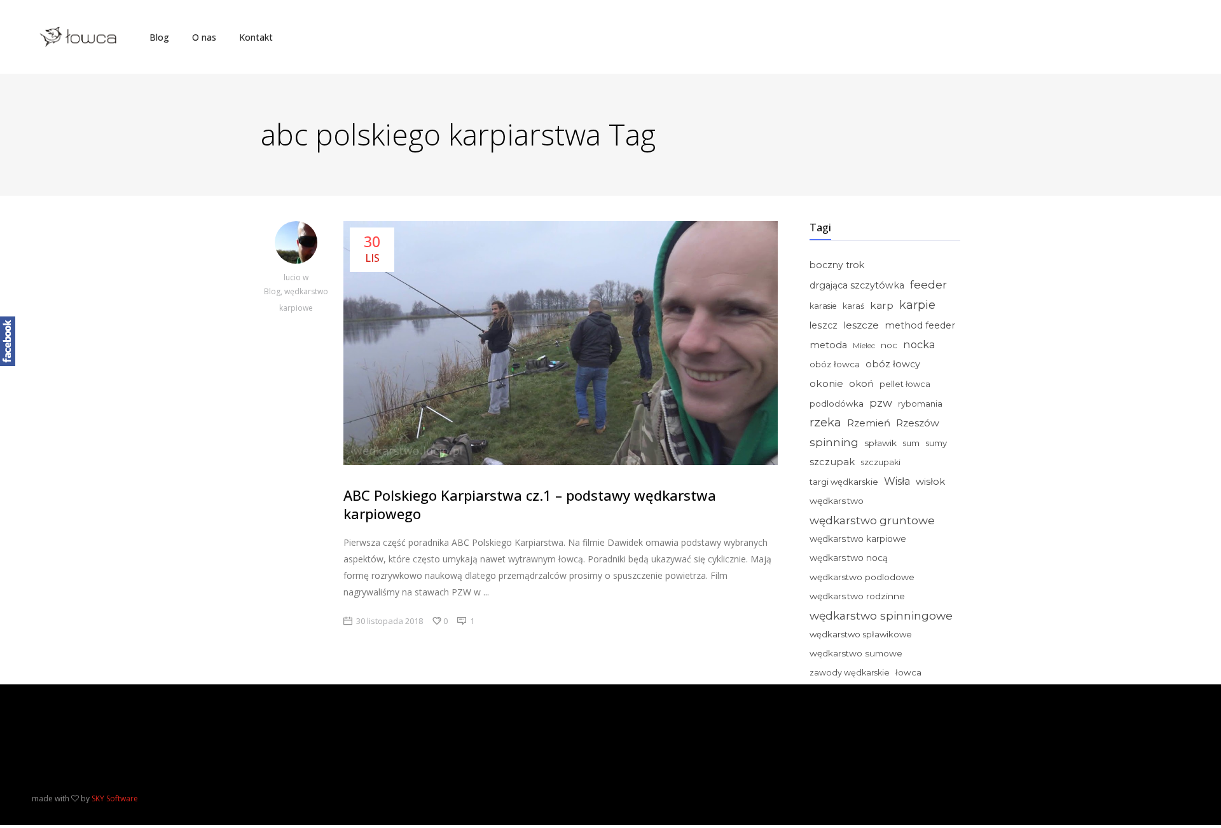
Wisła (897, 481)
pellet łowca (905, 384)
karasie (823, 306)
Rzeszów (917, 423)
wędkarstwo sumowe (856, 653)
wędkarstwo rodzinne (857, 596)
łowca (908, 672)
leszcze (861, 325)
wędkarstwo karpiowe (858, 539)
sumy (936, 443)
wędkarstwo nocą (849, 558)
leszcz (824, 325)
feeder (928, 284)
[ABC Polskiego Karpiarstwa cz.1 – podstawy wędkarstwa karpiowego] (296, 245)
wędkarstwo (837, 501)
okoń (861, 384)
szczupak (832, 462)
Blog (272, 291)
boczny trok (837, 265)
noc (889, 345)
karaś (853, 306)
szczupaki (880, 462)
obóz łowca (835, 364)
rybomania (920, 404)
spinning (834, 442)
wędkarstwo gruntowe (872, 520)
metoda (828, 345)
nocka (919, 344)
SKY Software (115, 798)
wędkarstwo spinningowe (881, 615)
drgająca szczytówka (857, 285)
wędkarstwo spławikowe (861, 634)
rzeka (825, 423)
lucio (293, 277)
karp (881, 305)
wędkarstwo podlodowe (862, 577)
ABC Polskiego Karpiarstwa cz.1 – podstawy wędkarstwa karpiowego (529, 504)
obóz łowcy (893, 364)
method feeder (920, 325)
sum (911, 443)
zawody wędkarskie (850, 672)
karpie (917, 304)
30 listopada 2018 (389, 621)
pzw (880, 403)
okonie (826, 383)
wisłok (930, 481)
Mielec (864, 345)
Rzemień (868, 423)
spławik (880, 443)
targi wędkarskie (844, 482)
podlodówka (837, 403)
